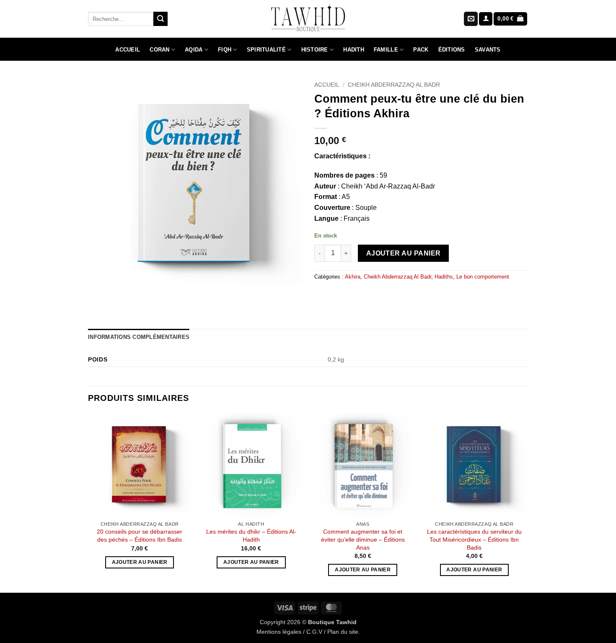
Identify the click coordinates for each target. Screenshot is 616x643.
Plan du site (342, 631)
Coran (159, 49)
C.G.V (314, 631)
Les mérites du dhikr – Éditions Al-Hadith (251, 535)
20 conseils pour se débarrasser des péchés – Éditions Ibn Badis (139, 535)
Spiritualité (266, 49)
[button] (485, 19)
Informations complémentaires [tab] (138, 337)
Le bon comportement (482, 277)
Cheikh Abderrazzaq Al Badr (394, 85)
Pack (420, 49)
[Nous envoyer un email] (471, 19)
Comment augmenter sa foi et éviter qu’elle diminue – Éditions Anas (363, 539)
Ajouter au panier (403, 253)
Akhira (352, 277)
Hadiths (444, 277)
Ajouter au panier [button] (140, 562)
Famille (386, 49)
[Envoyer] (160, 19)
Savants (488, 49)
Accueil (127, 49)
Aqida (193, 49)
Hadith (353, 49)
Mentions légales (278, 631)
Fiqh (224, 49)
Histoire (314, 49)
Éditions (451, 49)
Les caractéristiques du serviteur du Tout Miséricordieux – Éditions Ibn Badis (474, 539)
